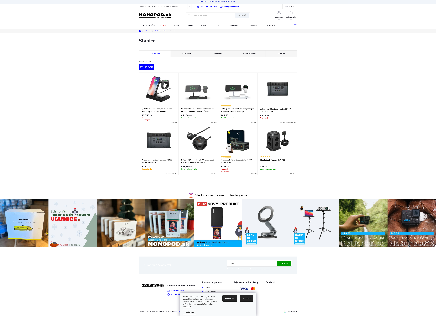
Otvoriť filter (146, 67)
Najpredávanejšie (249, 53)
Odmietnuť (229, 298)
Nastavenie (189, 312)
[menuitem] (148, 25)
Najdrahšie (218, 53)
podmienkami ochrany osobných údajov (262, 269)
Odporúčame (155, 53)
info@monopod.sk (177, 290)
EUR (290, 7)
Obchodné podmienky (170, 7)
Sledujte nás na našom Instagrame (221, 195)
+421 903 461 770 (177, 294)
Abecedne (281, 53)
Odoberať (284, 263)
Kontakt (141, 7)
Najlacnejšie (186, 53)
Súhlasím (246, 298)
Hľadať (242, 15)
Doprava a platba (153, 7)
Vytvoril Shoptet (292, 311)
